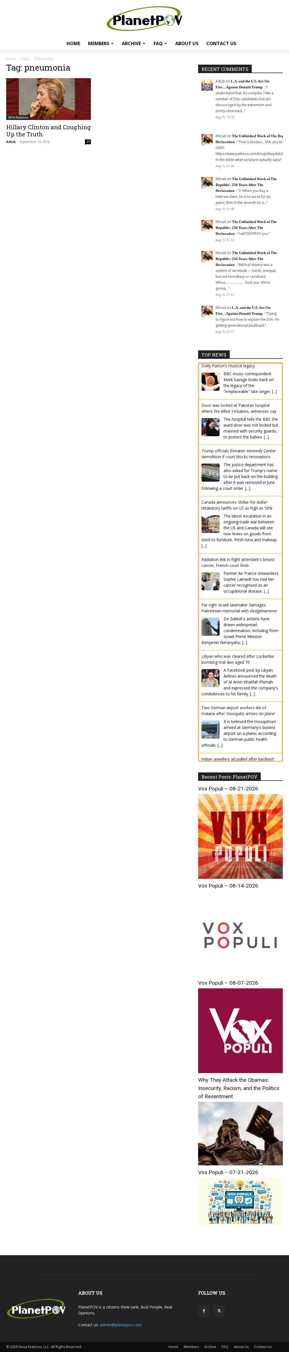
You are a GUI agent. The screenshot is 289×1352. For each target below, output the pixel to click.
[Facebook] (203, 1311)
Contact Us (221, 43)
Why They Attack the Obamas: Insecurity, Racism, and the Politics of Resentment (238, 1088)
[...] (266, 400)
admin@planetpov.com (121, 1324)
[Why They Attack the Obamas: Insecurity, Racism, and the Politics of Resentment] (240, 1164)
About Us (186, 43)
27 (88, 142)
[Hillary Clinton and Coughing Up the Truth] (48, 99)
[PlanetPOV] (144, 18)
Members (98, 43)
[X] (219, 1311)
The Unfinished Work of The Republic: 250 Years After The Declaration (246, 185)
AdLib (11, 141)
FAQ (158, 43)
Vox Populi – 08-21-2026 (228, 788)
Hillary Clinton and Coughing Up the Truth (48, 130)
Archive (131, 43)
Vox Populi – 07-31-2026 (228, 1172)
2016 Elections (18, 117)
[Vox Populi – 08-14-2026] (240, 974)
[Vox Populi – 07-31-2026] (240, 1224)
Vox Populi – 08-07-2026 (228, 983)
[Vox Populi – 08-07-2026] (240, 1071)
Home (73, 43)
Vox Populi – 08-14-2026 (228, 886)
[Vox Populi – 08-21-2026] (240, 877)
